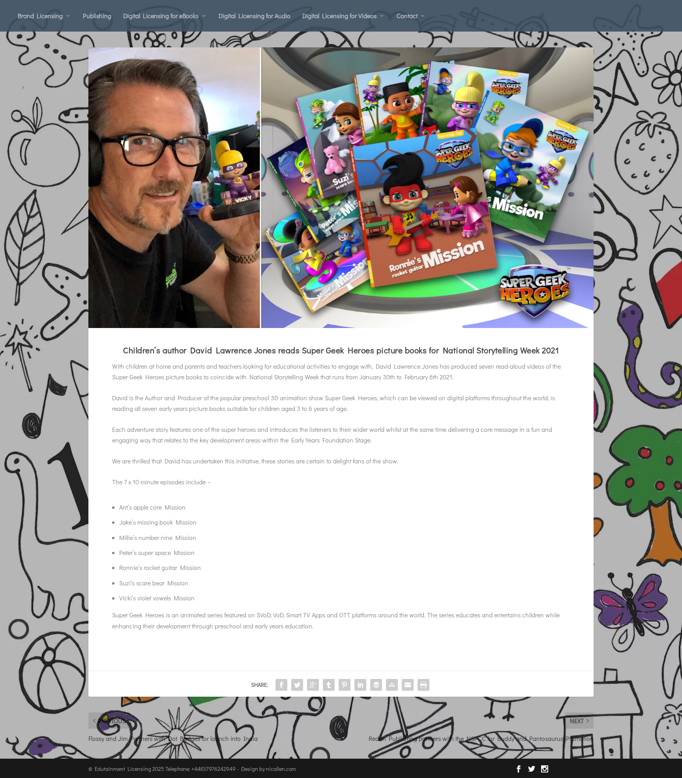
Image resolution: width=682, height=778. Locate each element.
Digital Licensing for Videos (339, 15)
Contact (407, 15)
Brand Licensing (40, 15)
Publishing (97, 15)
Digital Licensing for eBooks (161, 15)
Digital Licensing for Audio (254, 15)
